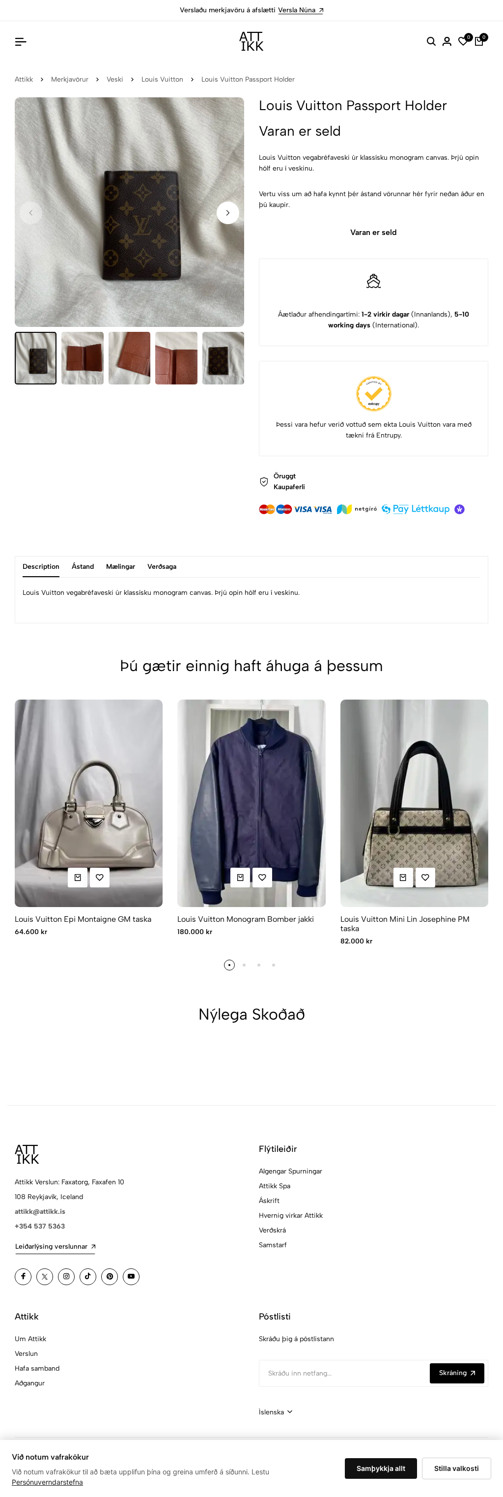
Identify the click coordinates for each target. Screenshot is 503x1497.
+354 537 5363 (40, 1226)
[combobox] (275, 1412)
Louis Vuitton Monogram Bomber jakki (245, 919)
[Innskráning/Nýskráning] (447, 41)
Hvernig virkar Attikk (291, 1215)
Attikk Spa (274, 1186)
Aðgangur (30, 1383)
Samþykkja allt (381, 1468)
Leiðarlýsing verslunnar (51, 1246)
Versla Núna (296, 10)
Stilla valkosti (456, 1468)
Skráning (453, 1373)
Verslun (26, 1354)
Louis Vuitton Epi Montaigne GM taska (83, 919)
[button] (228, 213)
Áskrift (269, 1201)
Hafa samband (37, 1368)
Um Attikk (30, 1339)
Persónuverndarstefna (47, 1482)
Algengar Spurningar (290, 1171)
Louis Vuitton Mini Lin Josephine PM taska (405, 923)
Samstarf (273, 1245)
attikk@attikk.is (40, 1211)
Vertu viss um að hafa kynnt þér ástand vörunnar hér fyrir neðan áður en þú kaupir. (371, 199)
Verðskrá (272, 1230)
